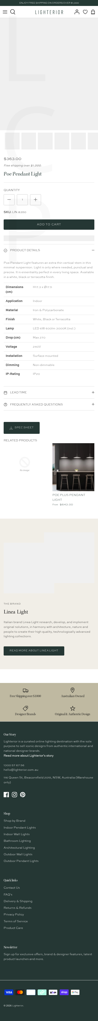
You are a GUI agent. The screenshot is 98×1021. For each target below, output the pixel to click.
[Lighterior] (49, 12)
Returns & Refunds (17, 907)
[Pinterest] (22, 794)
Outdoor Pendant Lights (21, 861)
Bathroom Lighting (17, 841)
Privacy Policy (14, 914)
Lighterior (17, 1006)
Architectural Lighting (19, 847)
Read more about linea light (34, 651)
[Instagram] (14, 794)
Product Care (13, 928)
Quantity (12, 190)
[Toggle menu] (5, 12)
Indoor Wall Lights (17, 834)
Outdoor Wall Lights (18, 854)
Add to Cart (49, 224)
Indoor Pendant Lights (20, 827)
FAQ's (8, 894)
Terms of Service (16, 921)
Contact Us (12, 887)
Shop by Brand (14, 820)
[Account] (76, 12)
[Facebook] (6, 794)
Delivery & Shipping (18, 901)
